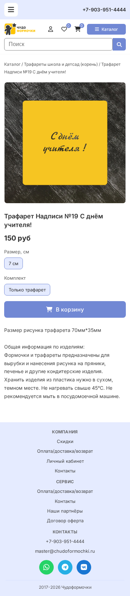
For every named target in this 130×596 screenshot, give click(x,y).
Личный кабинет (65, 461)
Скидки (65, 441)
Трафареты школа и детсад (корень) (61, 64)
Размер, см (16, 251)
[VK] (84, 567)
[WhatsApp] (46, 567)
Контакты (65, 470)
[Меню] (11, 10)
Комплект (15, 278)
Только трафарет (27, 289)
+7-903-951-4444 (104, 9)
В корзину (70, 309)
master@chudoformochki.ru (65, 551)
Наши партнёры (65, 511)
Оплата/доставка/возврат (65, 451)
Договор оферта (65, 520)
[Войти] (52, 29)
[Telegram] (65, 567)
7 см (13, 263)
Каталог (110, 29)
